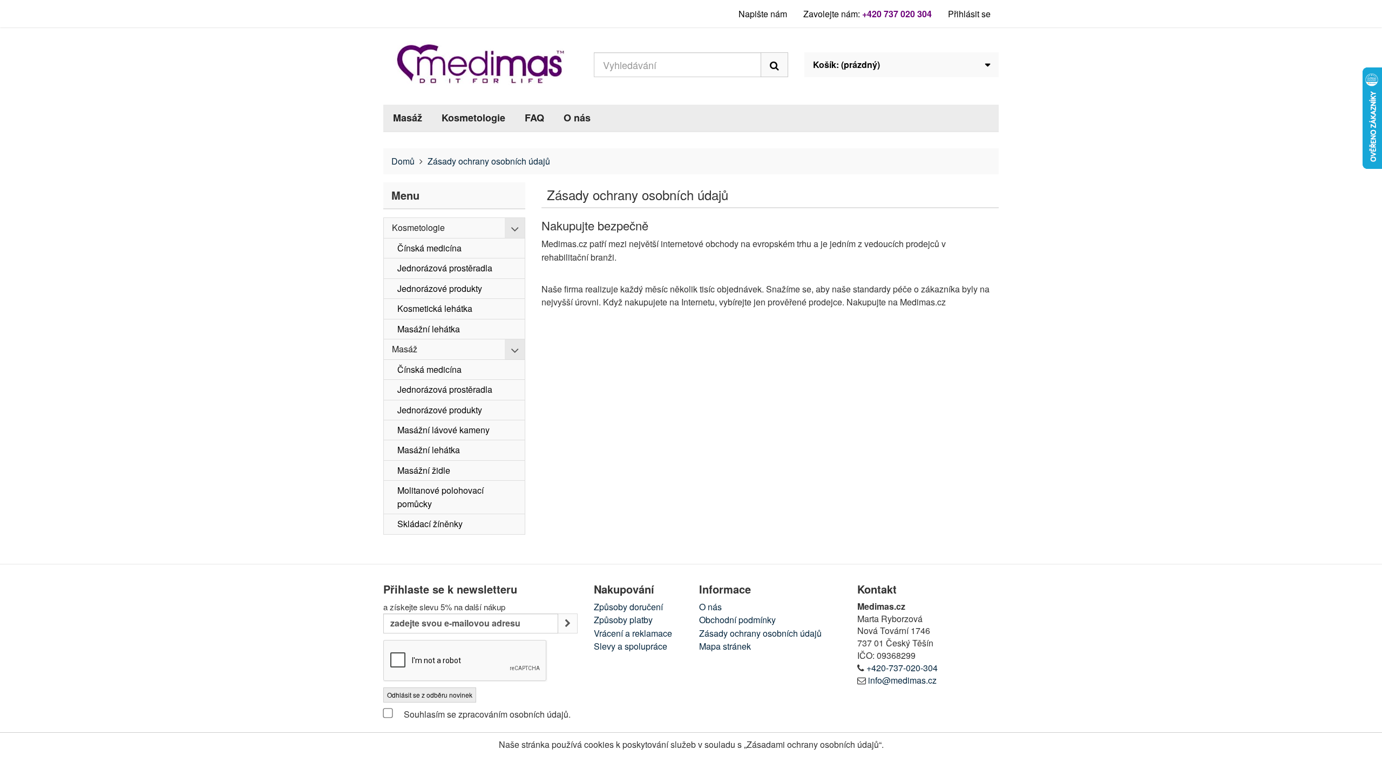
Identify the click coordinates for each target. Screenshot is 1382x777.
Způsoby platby (623, 620)
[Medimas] (480, 63)
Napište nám (763, 14)
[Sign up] (568, 623)
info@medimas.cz (902, 680)
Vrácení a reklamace (633, 633)
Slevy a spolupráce (630, 646)
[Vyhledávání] (774, 64)
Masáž (407, 118)
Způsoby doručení (628, 607)
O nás (577, 118)
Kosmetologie (473, 118)
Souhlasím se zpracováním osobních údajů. (486, 714)
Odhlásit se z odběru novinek (429, 694)
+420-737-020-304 (902, 668)
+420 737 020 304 (897, 14)
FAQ (534, 118)
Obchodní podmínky (737, 620)
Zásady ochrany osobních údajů (760, 633)
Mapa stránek (725, 646)
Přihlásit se (969, 14)
